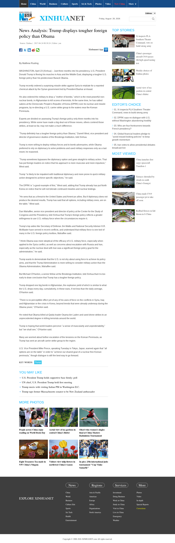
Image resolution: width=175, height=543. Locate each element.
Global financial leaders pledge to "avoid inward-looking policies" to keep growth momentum (131, 137)
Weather (116, 520)
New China (119, 3)
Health (68, 516)
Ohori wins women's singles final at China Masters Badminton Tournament (92, 432)
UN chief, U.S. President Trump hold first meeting (47, 382)
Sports (75, 3)
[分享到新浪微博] (33, 50)
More (132, 3)
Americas (93, 496)
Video (108, 3)
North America (95, 512)
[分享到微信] (38, 50)
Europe (92, 500)
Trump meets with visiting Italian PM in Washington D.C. (51, 387)
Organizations (94, 508)
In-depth (140, 500)
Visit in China (118, 508)
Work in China (118, 500)
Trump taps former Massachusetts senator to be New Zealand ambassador (58, 391)
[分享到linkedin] (29, 50)
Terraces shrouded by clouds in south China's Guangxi (145, 180)
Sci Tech (69, 512)
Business (53, 3)
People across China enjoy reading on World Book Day (32, 431)
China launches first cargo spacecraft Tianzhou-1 (144, 162)
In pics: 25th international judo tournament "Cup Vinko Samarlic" (93, 464)
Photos (98, 3)
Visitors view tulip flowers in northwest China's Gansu (62, 463)
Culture (64, 3)
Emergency (117, 516)
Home (24, 3)
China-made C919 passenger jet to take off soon (144, 197)
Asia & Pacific (94, 492)
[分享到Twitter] (25, 50)
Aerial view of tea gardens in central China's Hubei (62, 431)
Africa (91, 504)
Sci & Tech (86, 3)
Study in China (119, 504)
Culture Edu (70, 504)
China (33, 3)
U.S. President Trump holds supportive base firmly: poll (49, 377)
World (43, 3)
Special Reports (143, 504)
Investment (117, 492)
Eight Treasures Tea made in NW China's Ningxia (32, 463)
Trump (38, 362)
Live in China (118, 512)
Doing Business (119, 496)
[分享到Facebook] (21, 50)
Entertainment (71, 520)
